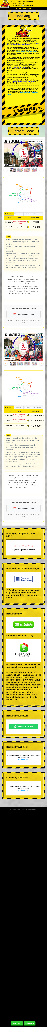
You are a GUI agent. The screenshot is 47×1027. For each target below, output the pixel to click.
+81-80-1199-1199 (23, 546)
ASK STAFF (17, 1023)
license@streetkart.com (18, 67)
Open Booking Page (25, 314)
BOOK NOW (29, 1023)
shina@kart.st (28, 5)
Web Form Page (23, 759)
